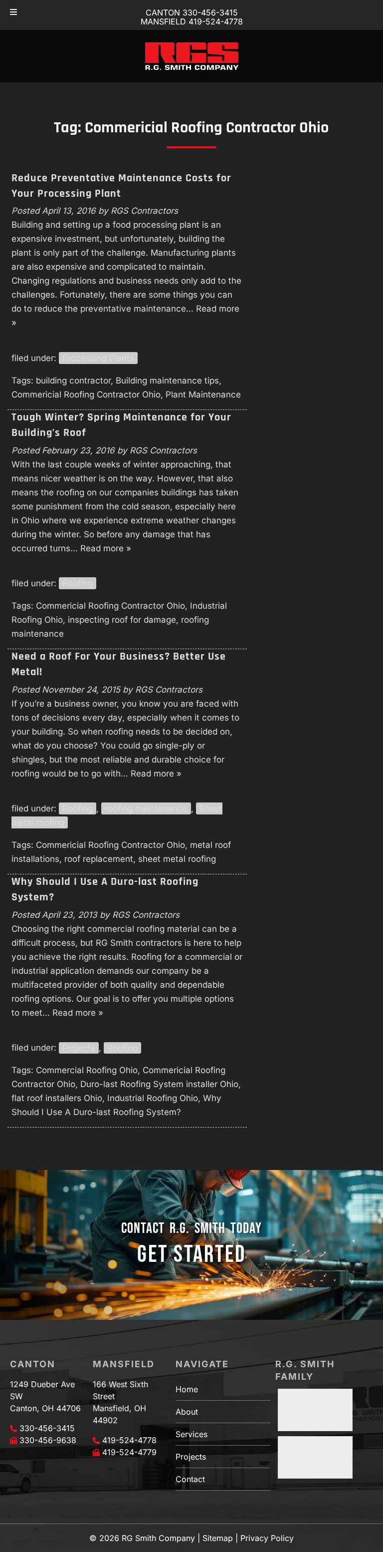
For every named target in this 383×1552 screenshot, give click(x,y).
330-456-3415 (47, 1428)
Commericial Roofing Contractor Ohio (86, 394)
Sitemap (217, 1538)
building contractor (73, 381)
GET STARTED (191, 1254)
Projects (78, 1048)
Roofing (77, 583)
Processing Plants (98, 358)
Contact (190, 1479)
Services (191, 1434)
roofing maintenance (146, 808)
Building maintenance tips (167, 381)
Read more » (105, 548)
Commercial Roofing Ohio (87, 1070)
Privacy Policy (267, 1538)
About (187, 1412)
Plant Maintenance (203, 394)
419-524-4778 (129, 1440)
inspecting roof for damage (122, 620)
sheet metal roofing (177, 859)
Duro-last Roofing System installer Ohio (159, 1084)
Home (187, 1389)
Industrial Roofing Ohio (152, 1098)
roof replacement (98, 859)
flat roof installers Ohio (56, 1098)
